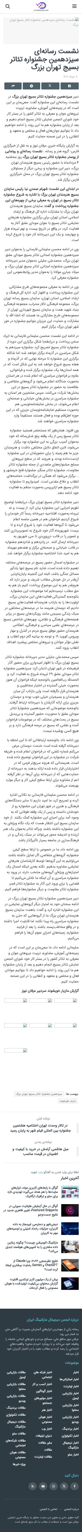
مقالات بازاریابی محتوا (16, 1386)
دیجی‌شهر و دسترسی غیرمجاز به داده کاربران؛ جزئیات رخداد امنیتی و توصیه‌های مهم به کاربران (32, 1228)
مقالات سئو (19, 1433)
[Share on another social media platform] (13, 85)
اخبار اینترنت (71, 1386)
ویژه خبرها (19, 1464)
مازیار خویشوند (67, 1101)
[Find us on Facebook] (74, 1486)
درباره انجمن (71, 1509)
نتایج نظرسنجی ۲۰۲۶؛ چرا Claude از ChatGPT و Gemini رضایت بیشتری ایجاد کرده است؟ (31, 1265)
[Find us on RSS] (32, 1486)
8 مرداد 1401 (70, 76)
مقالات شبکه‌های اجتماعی (16, 1443)
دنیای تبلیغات (44, 1435)
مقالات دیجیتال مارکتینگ (16, 1424)
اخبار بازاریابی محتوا (70, 1407)
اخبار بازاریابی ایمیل (70, 1396)
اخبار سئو (73, 1454)
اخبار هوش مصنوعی (45, 1419)
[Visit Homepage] (41, 6)
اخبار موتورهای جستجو (43, 1400)
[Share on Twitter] (50, 85)
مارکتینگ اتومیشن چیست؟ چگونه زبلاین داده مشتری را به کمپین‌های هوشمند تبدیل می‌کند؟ (31, 1247)
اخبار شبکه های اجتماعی (43, 1375)
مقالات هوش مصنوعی (18, 1455)
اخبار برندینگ (70, 1428)
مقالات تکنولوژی (16, 1414)
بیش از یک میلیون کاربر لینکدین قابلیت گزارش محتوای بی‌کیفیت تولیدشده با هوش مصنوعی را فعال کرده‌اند (31, 1283)
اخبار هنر (47, 1410)
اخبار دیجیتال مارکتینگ (71, 1445)
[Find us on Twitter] (64, 1486)
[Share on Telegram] (31, 85)
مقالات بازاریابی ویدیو (16, 1398)
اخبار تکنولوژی (70, 1435)
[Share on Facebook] (70, 85)
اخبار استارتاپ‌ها (69, 1379)
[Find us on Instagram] (53, 1486)
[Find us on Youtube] (43, 1486)
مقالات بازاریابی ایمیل (16, 1375)
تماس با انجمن (48, 1509)
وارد (40, 1172)
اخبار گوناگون (44, 1391)
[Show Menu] (74, 6)
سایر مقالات (45, 1442)
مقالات (48, 1449)
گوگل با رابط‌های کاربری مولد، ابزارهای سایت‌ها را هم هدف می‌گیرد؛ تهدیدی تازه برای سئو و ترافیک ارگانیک (33, 1192)
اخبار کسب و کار (42, 1384)
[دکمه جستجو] (7, 6)
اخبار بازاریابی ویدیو (70, 1419)
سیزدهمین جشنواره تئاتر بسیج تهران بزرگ (39, 1094)
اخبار (76, 1372)
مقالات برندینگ (16, 1407)
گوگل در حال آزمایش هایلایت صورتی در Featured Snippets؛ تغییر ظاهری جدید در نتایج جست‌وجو (30, 1210)
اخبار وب (47, 1428)
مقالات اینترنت (43, 1456)
